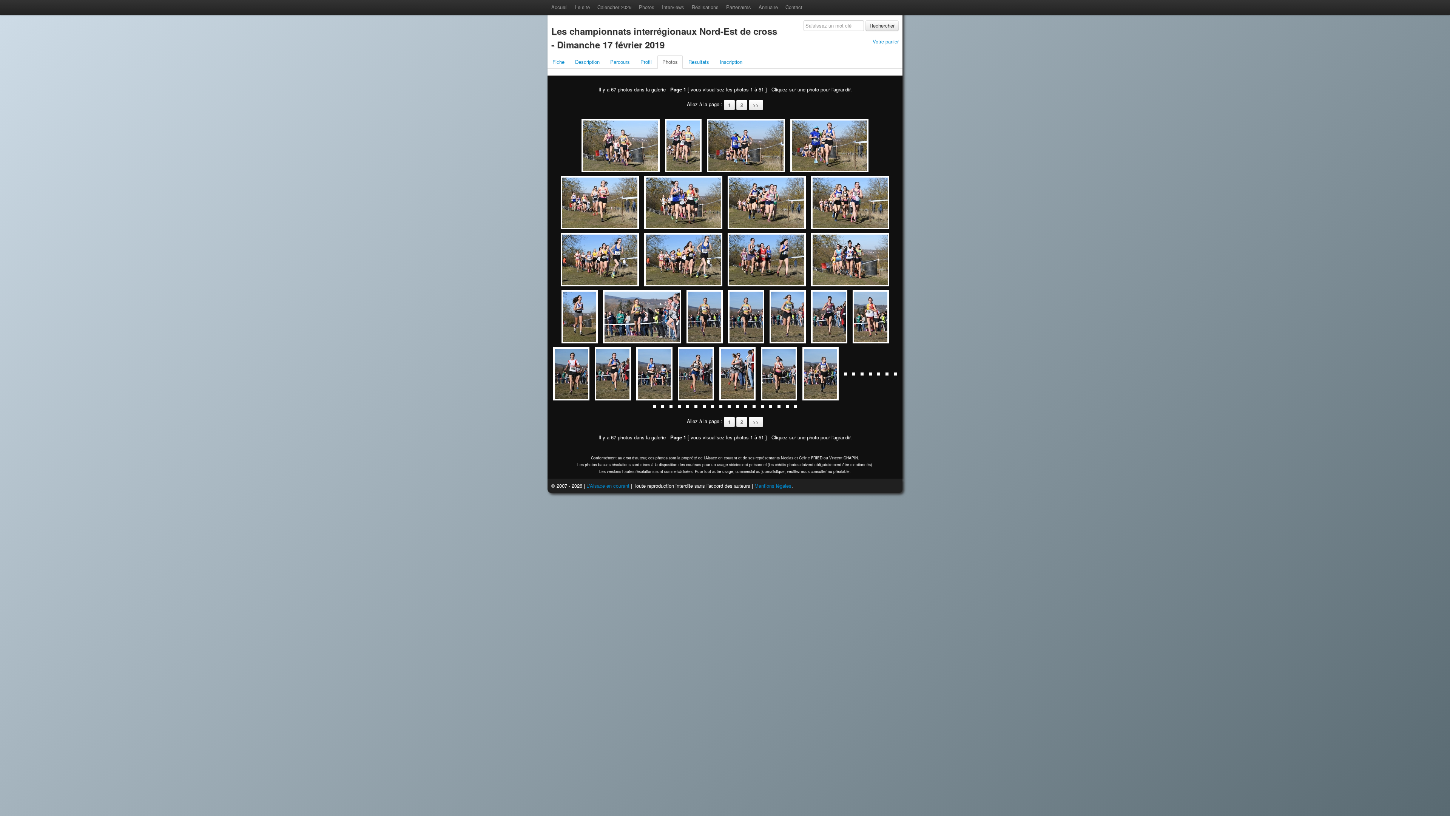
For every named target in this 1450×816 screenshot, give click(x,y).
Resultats (698, 61)
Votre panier (886, 41)
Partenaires (738, 7)
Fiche (558, 61)
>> (756, 104)
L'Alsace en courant (607, 485)
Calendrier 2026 (614, 7)
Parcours (620, 61)
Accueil (559, 7)
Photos (646, 7)
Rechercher (882, 25)
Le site (582, 7)
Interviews (673, 7)
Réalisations (705, 7)
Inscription (731, 61)
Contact (793, 7)
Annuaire (768, 7)
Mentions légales (772, 485)
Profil (646, 61)
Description (587, 61)
